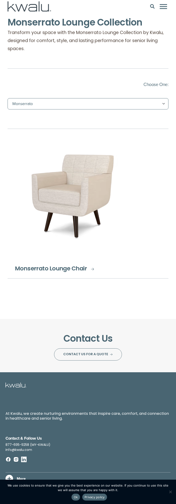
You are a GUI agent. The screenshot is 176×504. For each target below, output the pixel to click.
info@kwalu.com (19, 450)
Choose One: (155, 84)
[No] (170, 492)
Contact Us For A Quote (85, 354)
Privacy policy (95, 497)
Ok (76, 497)
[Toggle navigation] (163, 6)
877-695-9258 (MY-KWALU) (28, 445)
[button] (152, 6)
